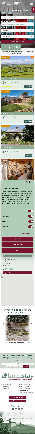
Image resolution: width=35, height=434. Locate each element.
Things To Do (5, 388)
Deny (17, 250)
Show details (26, 233)
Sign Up (26, 366)
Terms (19, 416)
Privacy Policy (24, 414)
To (2, 33)
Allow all (17, 239)
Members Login (17, 401)
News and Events (24, 384)
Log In (7, 418)
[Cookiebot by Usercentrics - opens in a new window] (25, 182)
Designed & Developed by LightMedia (22, 418)
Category (4, 15)
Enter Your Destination (9, 21)
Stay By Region (6, 386)
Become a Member (18, 397)
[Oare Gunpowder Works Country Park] (17, 328)
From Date (4, 27)
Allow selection (17, 244)
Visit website (11, 273)
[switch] (30, 216)
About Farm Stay (24, 386)
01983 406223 (8, 269)
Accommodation (6, 384)
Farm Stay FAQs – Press (26, 392)
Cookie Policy (10, 416)
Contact (26, 416)
